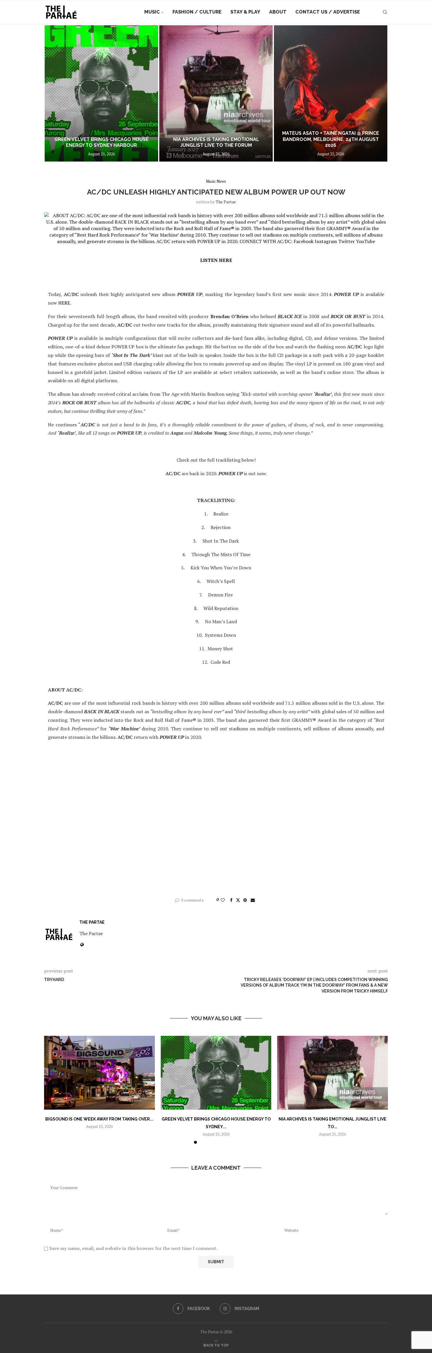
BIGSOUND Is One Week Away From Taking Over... (99, 1119)
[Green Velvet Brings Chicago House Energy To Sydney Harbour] (216, 1073)
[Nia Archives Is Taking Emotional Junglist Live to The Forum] (101, 93)
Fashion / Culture (197, 12)
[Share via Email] (252, 900)
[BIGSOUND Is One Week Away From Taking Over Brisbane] (99, 1073)
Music (152, 12)
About (278, 12)
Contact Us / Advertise (327, 12)
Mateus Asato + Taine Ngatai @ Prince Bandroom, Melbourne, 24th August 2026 (216, 139)
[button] (55, 93)
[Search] (385, 12)
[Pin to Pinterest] (245, 900)
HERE (64, 303)
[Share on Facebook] (231, 900)
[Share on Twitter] (238, 900)
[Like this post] (222, 900)
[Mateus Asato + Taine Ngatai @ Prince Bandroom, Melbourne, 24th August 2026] (216, 93)
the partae (226, 202)
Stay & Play (245, 12)
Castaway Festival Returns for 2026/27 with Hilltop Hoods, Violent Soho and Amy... (331, 139)
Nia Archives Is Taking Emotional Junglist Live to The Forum (101, 142)
